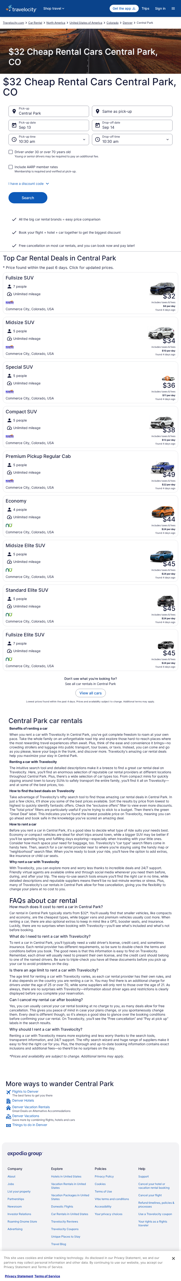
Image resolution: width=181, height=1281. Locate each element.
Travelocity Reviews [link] (64, 1221)
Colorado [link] (113, 22)
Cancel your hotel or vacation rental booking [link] (153, 1185)
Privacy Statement (19, 1276)
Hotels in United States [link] (66, 1176)
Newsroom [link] (15, 1206)
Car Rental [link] (35, 22)
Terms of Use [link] (103, 1191)
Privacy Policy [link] (104, 1176)
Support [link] (143, 1176)
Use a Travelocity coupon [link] (155, 1214)
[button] (90, 183)
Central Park (30, 113)
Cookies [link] (100, 1184)
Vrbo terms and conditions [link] (112, 1199)
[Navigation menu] (173, 8)
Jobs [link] (11, 1184)
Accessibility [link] (103, 1206)
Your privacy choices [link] (108, 1214)
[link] (90, 1093)
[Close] (173, 1258)
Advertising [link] (15, 1229)
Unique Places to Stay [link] (65, 1236)
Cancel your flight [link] (150, 1195)
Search (28, 197)
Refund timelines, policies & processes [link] (156, 1204)
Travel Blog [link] (58, 1244)
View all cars (90, 693)
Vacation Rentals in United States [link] (68, 1185)
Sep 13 (25, 127)
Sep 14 (108, 127)
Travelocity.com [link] (13, 22)
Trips (145, 8)
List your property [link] (19, 1191)
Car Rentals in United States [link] (69, 1214)
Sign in (160, 8)
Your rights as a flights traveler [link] (152, 1223)
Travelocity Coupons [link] (64, 1229)
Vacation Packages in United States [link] (70, 1197)
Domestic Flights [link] (62, 1206)
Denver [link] (127, 22)
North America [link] (55, 22)
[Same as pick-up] (132, 111)
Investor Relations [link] (19, 1214)
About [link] (11, 1176)
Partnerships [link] (16, 1199)
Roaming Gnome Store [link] (22, 1221)
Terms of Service (47, 1276)
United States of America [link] (86, 22)
